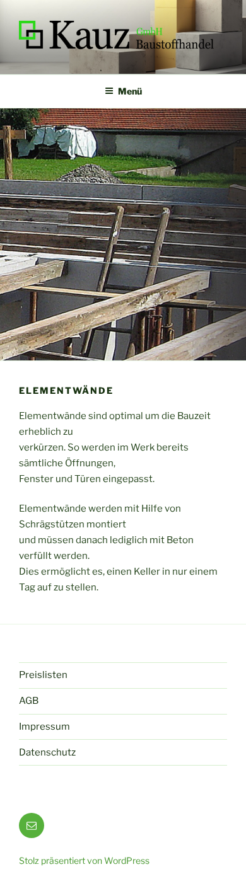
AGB (28, 700)
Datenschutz (47, 752)
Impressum (44, 726)
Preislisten (43, 675)
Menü (130, 91)
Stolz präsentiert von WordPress (84, 860)
